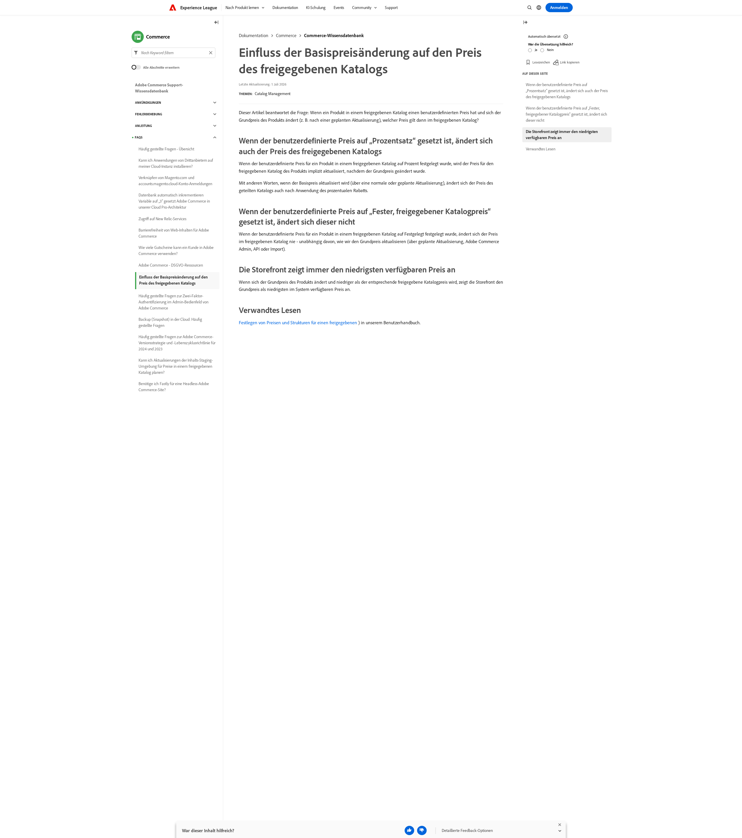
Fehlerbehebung (148, 114)
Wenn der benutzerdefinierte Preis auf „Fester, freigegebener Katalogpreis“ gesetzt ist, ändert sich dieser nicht (566, 114)
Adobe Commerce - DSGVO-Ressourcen (171, 265)
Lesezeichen (541, 62)
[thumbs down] (422, 830)
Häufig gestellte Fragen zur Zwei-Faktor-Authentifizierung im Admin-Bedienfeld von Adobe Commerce (173, 302)
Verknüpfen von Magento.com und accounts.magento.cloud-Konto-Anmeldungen (175, 180)
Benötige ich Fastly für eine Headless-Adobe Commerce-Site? (174, 386)
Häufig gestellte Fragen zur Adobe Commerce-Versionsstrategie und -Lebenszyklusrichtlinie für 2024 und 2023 (177, 342)
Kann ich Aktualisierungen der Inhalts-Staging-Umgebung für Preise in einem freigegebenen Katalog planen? (176, 366)
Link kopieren (569, 62)
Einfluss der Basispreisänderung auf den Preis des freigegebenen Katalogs (173, 280)
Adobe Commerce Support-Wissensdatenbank (159, 88)
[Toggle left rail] (216, 22)
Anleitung (143, 126)
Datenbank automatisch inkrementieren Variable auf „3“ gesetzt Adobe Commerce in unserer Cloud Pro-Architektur (174, 201)
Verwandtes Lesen (540, 149)
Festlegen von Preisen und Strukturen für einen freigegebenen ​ (298, 322)
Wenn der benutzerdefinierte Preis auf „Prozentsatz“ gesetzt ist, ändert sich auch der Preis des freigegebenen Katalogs (567, 90)
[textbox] (173, 53)
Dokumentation (253, 35)
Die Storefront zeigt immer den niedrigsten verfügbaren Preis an (562, 134)
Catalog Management (272, 93)
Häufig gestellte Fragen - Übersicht (166, 149)
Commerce (286, 35)
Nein (550, 50)
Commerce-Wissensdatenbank (334, 35)
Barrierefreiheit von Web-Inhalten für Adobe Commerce (174, 233)
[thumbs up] (409, 830)
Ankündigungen (148, 103)
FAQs (139, 137)
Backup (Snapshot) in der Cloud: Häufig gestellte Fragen (170, 322)
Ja (536, 50)
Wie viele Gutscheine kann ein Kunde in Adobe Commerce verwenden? (176, 250)
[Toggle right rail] (525, 22)
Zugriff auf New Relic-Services (162, 218)
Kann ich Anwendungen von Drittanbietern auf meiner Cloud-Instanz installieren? (176, 163)
